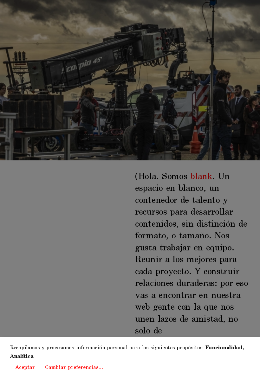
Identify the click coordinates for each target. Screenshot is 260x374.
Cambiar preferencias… (74, 367)
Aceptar (25, 367)
